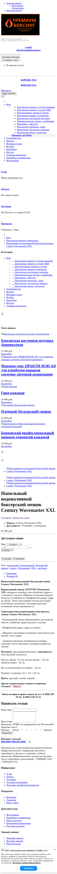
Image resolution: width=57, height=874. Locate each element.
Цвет (3, 544)
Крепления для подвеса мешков (33, 129)
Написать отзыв (21, 517)
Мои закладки (13, 843)
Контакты (6, 90)
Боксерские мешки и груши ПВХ (34, 110)
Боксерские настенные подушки (33, 118)
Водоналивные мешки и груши (33, 112)
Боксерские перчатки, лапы (31, 126)
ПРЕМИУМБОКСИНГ (13, 741)
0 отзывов (6, 517)
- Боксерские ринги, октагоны (28, 286)
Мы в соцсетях (14, 820)
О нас (4, 171)
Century (13, 568)
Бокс (8, 237)
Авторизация (18, 8)
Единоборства (13, 138)
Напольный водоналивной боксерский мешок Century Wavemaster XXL (29, 244)
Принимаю (28, 868)
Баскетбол (11, 149)
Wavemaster (24, 568)
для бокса (42, 568)
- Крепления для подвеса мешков (29, 283)
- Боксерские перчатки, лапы (27, 280)
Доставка (6, 206)
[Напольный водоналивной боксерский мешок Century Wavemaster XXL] (31, 471)
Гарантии (11, 800)
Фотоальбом (12, 160)
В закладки (6, 559)
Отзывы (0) (12, 576)
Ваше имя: (6, 709)
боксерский (41, 565)
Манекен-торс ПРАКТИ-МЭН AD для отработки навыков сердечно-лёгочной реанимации (28, 370)
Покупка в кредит (15, 826)
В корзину (6, 550)
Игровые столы (14, 143)
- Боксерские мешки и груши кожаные (32, 261)
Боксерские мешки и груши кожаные (36, 107)
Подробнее (6, 354)
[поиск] (27, 40)
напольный (12, 565)
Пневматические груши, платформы (35, 121)
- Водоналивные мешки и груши (29, 266)
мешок (4, 568)
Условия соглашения (16, 782)
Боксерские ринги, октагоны (31, 132)
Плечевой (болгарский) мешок (26, 411)
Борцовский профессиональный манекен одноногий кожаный (27, 435)
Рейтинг (5, 730)
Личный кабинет (15, 838)
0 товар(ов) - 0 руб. (10, 58)
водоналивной (27, 565)
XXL (33, 568)
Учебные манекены (16, 155)
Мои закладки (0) (14, 10)
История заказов (14, 841)
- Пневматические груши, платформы (32, 275)
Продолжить (7, 733)
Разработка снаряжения (18, 157)
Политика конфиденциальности (22, 785)
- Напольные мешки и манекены (29, 269)
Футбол (10, 146)
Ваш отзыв (6, 721)
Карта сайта (12, 802)
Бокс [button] (8, 104)
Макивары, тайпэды (27, 124)
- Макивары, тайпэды (24, 277)
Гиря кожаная (13, 393)
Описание (11, 573)
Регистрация (17, 6)
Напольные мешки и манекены (33, 115)
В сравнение (19, 559)
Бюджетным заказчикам (18, 823)
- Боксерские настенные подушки (30, 272)
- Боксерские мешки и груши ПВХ (30, 263)
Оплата (5, 189)
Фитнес (10, 141)
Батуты (10, 152)
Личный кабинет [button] (14, 3)
